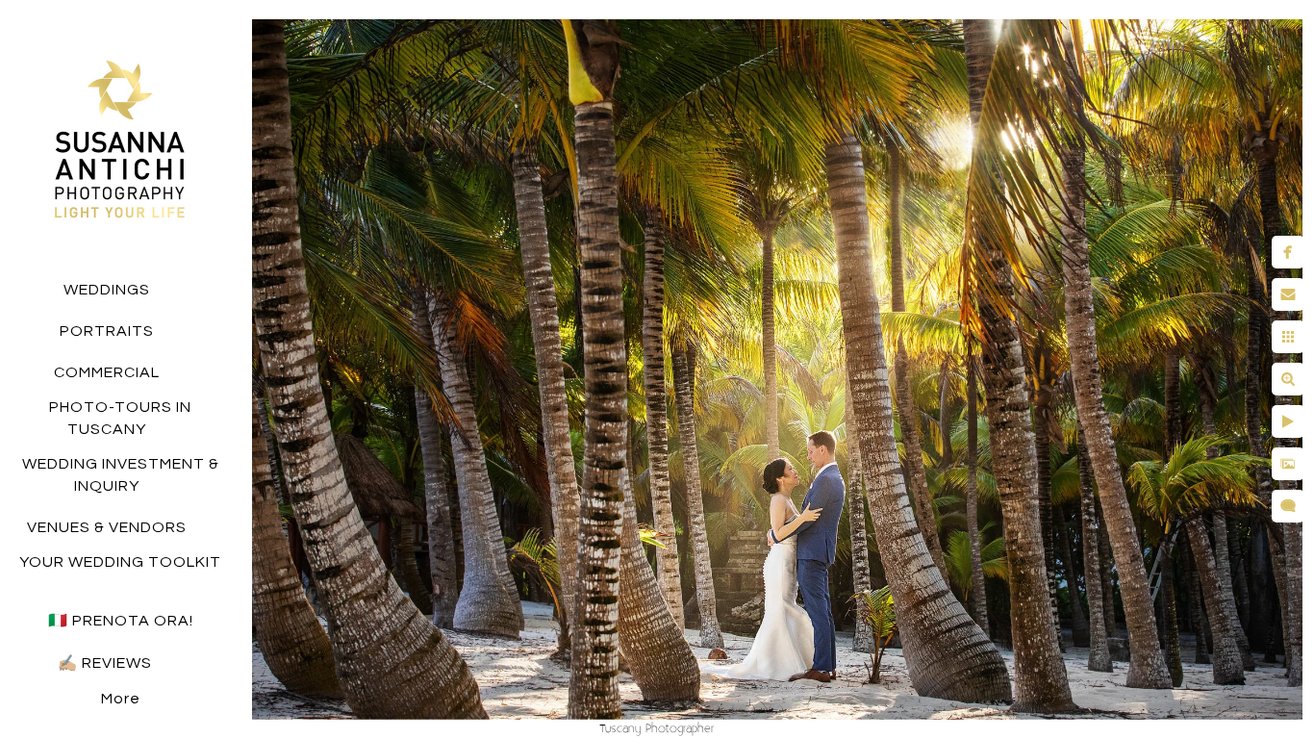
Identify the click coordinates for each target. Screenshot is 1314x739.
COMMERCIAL (107, 372)
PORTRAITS (107, 331)
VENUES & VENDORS (107, 527)
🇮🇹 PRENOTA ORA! (120, 620)
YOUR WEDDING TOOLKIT (120, 562)
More (120, 698)
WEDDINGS (106, 289)
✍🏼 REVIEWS (107, 663)
